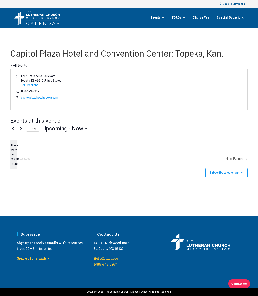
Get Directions (29, 85)
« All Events (18, 65)
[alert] (13, 154)
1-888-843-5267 (105, 264)
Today (32, 128)
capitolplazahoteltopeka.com (39, 97)
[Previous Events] (12, 128)
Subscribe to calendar (224, 172)
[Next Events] (20, 128)
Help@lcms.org (106, 258)
